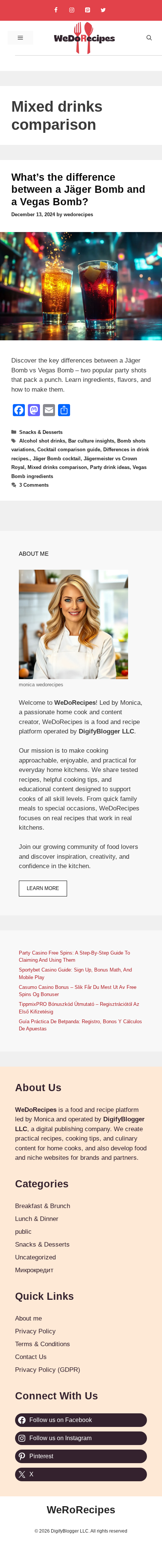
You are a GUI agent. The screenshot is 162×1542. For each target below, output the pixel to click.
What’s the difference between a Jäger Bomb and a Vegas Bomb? (78, 190)
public (23, 1231)
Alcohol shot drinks (42, 441)
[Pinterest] (87, 10)
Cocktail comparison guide (68, 449)
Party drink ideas (110, 467)
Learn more (43, 888)
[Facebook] (55, 10)
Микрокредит (34, 1270)
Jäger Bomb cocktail (57, 458)
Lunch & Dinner (36, 1218)
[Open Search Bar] (149, 38)
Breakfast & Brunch (42, 1206)
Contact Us (31, 1357)
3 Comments (34, 485)
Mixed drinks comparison (57, 467)
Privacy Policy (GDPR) (47, 1369)
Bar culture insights (91, 441)
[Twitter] (103, 10)
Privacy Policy (35, 1331)
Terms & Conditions (42, 1344)
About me (28, 1318)
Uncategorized (35, 1257)
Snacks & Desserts (41, 432)
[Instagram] (71, 10)
